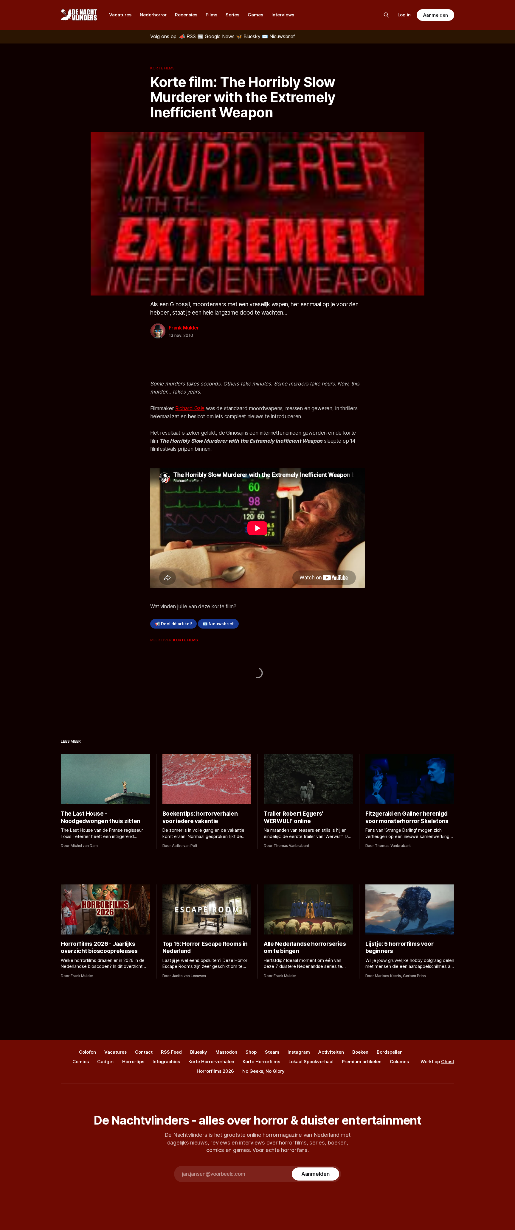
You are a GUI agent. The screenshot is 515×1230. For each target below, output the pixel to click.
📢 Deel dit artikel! (173, 623)
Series (232, 15)
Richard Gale (189, 408)
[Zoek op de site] (386, 15)
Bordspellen (390, 1052)
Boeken (360, 1052)
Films (211, 15)
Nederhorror (153, 15)
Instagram (299, 1052)
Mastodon (226, 1052)
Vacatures (120, 15)
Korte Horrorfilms (261, 1061)
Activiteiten (331, 1052)
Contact (144, 1052)
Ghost (447, 1061)
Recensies (186, 15)
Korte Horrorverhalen (211, 1061)
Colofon (87, 1052)
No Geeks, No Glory (263, 1071)
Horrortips (133, 1061)
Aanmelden (435, 15)
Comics (80, 1061)
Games (255, 15)
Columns (399, 1061)
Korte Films (162, 68)
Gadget (105, 1061)
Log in (404, 15)
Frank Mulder (184, 328)
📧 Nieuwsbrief (218, 623)
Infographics (166, 1061)
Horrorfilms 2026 (215, 1071)
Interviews (283, 15)
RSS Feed (171, 1052)
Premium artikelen (361, 1061)
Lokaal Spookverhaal (310, 1061)
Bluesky (198, 1052)
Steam (272, 1052)
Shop (251, 1052)
